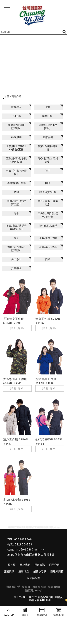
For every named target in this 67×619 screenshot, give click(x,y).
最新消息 (23, 571)
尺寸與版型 (33, 578)
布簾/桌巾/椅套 (48, 246)
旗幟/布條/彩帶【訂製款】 (16, 248)
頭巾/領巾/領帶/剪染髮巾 (16, 203)
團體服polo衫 (33, 590)
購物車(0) (58, 614)
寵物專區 (16, 106)
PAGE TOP (8, 614)
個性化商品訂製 (48, 225)
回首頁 (25, 614)
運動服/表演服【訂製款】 (16, 126)
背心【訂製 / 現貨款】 (48, 160)
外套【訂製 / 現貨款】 (16, 172)
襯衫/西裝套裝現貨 (48, 148)
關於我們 (25, 564)
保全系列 (16, 259)
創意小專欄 (39, 571)
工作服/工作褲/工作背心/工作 (16, 148)
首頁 (6, 96)
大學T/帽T (48, 115)
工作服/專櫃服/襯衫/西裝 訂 (16, 160)
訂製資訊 (9, 571)
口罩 (47, 259)
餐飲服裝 (16, 137)
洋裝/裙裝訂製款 (16, 183)
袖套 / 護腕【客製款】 (48, 203)
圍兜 (47, 183)
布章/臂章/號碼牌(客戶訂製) (16, 227)
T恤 (48, 106)
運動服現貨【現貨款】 (48, 126)
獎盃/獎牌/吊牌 (48, 238)
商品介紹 (54, 564)
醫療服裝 (48, 137)
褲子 (47, 170)
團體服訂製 (13, 587)
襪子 (16, 238)
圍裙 (16, 192)
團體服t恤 (54, 587)
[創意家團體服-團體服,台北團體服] (33, 14)
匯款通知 (42, 614)
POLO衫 (16, 115)
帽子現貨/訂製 (47, 192)
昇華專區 (16, 268)
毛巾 (16, 213)
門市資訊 (39, 564)
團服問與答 (56, 571)
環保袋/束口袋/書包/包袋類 (48, 215)
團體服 (26, 587)
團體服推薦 (39, 587)
